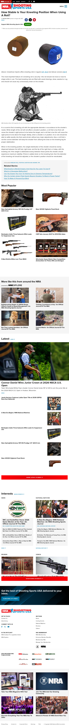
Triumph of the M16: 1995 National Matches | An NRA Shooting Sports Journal (51, 542)
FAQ (39, 724)
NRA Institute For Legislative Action (11, 635)
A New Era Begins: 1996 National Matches (15, 413)
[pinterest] (34, 19)
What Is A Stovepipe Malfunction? (15, 171)
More (12, 339)
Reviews (4, 554)
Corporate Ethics (23, 724)
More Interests (18, 494)
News (2, 20)
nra (38, 526)
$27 (65, 72)
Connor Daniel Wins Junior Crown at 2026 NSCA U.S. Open (31, 384)
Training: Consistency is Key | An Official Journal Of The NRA (49, 305)
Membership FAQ (40, 640)
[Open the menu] (65, 6)
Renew (18, 1)
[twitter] (30, 19)
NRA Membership (41, 635)
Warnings (33, 724)
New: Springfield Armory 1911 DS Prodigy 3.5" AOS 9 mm (20, 443)
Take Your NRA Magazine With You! (14, 692)
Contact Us (4, 618)
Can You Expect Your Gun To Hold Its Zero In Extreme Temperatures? (28, 173)
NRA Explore (4, 637)
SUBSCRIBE (10, 599)
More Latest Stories (41, 477)
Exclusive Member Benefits (43, 637)
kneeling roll (15, 162)
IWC (4, 526)
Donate (23, 1)
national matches (45, 526)
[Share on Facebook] (26, 19)
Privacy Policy (4, 724)
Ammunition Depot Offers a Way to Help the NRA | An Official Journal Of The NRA (17, 542)
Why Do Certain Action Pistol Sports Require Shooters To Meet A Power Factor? (32, 176)
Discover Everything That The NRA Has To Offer (16, 716)
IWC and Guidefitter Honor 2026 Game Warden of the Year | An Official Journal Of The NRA (16, 521)
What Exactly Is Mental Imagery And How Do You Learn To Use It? (27, 169)
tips (39, 162)
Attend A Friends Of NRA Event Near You (51, 715)
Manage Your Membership (43, 642)
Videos (38, 554)
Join (13, 1)
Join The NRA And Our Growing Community (47, 693)
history (53, 526)
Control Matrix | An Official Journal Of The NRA (50, 328)
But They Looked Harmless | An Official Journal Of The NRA (14, 328)
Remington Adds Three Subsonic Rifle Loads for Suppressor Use (21, 429)
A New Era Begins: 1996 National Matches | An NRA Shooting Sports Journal (51, 521)
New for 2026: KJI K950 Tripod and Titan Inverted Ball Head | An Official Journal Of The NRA (17, 530)
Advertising (4, 621)
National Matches (43, 498)
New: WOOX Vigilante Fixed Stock (13, 458)
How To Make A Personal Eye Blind (16, 178)
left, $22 (45, 72)
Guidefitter (8, 526)
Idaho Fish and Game (19, 526)
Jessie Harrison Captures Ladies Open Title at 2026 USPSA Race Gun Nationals (21, 398)
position (21, 162)
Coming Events (40, 621)
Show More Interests (42, 579)
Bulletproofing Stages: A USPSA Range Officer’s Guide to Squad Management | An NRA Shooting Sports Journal (15, 306)
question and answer (30, 162)
